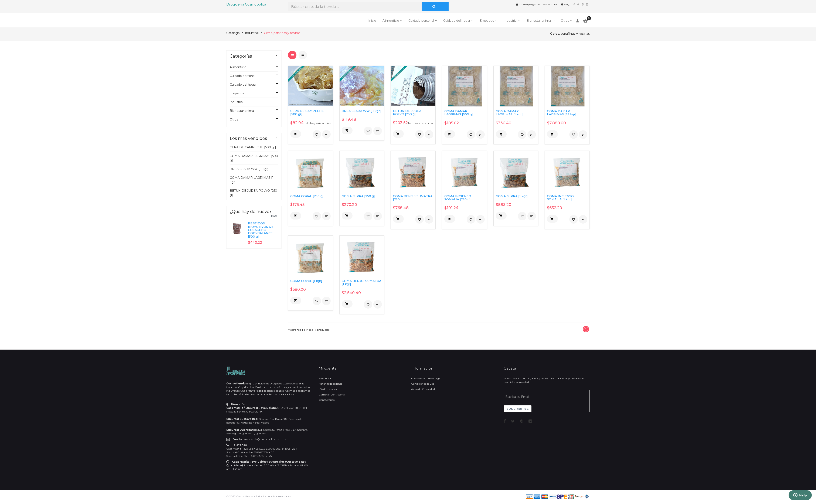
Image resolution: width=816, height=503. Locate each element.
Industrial (510, 21)
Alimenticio (390, 21)
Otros (565, 21)
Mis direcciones (328, 389)
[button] (295, 134)
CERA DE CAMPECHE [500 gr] (253, 147)
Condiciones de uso (422, 383)
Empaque (487, 21)
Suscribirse (518, 408)
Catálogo (233, 33)
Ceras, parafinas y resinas (282, 33)
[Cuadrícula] (292, 55)
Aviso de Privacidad (423, 389)
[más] (274, 215)
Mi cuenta (325, 378)
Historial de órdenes (330, 383)
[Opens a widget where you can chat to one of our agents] (800, 495)
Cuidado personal (421, 21)
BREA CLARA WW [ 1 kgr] (249, 169)
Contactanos (326, 399)
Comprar (550, 4)
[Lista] (303, 55)
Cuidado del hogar (456, 21)
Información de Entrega (425, 378)
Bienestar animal (539, 21)
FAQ (565, 4)
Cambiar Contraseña (332, 394)
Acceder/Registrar (528, 4)
